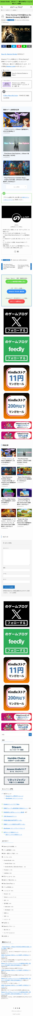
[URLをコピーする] (29, 46)
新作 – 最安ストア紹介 (10, 853)
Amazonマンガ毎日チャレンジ (14, 796)
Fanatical (8, 870)
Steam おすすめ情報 (9, 846)
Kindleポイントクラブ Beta (11, 804)
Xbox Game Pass (9, 883)
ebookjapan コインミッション (14, 798)
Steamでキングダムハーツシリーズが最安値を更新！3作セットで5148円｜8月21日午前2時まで (16, 964)
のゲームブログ (16, 7)
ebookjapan (9, 910)
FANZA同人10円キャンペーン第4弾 (14, 812)
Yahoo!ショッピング (10, 897)
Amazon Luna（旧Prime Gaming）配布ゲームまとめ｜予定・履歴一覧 (20, 84)
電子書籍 (7, 903)
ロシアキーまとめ (9, 933)
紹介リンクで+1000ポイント (14, 834)
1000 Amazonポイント (10, 816)
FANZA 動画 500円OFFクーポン (13, 820)
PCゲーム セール (9, 876)
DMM (6, 913)
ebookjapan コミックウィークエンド (14, 828)
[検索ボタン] (2, 7)
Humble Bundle (9, 860)
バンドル (7, 857)
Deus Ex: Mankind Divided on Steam (20, 74)
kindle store (9, 906)
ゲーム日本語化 (8, 887)
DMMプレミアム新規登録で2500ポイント (16, 808)
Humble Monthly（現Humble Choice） (15, 866)
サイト (4, 579)
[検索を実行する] (30, 734)
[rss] (17, 1008)
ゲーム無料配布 (11, 20)
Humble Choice (10, 863)
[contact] (18, 252)
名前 (4, 567)
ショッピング (8, 890)
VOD (6, 916)
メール (4, 573)
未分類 (6, 936)
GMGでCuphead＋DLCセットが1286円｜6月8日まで (15, 955)
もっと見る (16, 187)
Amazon (7, 894)
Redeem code (11, 66)
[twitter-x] (15, 252)
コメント (5, 548)
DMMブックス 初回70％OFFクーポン (14, 824)
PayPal (6, 923)
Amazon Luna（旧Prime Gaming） (22, 20)
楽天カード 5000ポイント (11, 832)
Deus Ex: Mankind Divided (9, 54)
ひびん (3, 957)
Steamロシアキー (9, 926)
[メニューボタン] (31, 7)
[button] (3, 46)
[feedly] (15, 1008)
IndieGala (8, 873)
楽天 (6, 900)
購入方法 (7, 929)
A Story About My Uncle (10, 95)
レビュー (7, 919)
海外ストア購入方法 (9, 880)
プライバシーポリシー (16, 1011)
